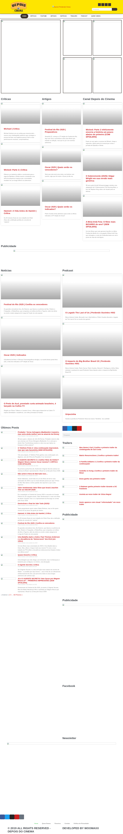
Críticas (33, 16)
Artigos (54, 16)
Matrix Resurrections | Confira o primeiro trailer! (99, 455)
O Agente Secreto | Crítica (28, 565)
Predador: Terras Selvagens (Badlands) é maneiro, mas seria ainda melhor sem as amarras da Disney (38, 433)
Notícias (63, 16)
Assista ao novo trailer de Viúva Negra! (95, 494)
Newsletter (69, 738)
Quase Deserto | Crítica (27, 555)
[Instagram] (106, 4)
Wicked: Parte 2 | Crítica (15, 170)
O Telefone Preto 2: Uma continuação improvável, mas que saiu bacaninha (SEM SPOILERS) (38, 449)
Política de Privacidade (81, 823)
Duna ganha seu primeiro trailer (92, 479)
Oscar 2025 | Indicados (15, 355)
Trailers (74, 16)
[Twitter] (102, 4)
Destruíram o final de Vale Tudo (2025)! (34, 503)
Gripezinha (70, 414)
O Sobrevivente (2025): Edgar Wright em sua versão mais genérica (100, 178)
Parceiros (58, 823)
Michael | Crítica (12, 129)
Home (24, 16)
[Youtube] (109, 4)
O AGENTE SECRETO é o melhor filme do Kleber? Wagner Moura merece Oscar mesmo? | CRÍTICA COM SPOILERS (38, 462)
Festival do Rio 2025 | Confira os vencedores (25, 304)
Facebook (68, 685)
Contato (67, 823)
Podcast (84, 16)
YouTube (43, 16)
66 (14, 595)
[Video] (21, 817)
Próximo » (19, 595)
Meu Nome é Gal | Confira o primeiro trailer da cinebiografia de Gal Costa (98, 449)
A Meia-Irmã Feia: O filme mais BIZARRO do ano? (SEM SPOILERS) (101, 224)
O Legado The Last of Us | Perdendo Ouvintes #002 (90, 313)
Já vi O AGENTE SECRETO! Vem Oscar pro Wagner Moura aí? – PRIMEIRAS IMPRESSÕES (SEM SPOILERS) (39, 581)
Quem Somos (96, 16)
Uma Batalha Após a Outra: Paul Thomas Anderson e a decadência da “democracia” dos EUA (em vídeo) (39, 539)
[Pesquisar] (114, 9)
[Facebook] (99, 4)
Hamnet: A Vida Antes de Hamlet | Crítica (34, 513)
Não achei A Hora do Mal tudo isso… (33, 474)
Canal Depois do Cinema (99, 99)
